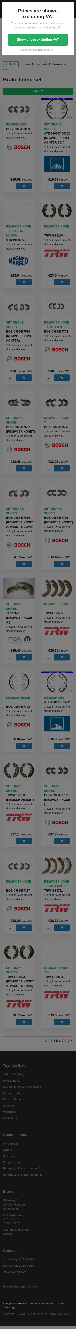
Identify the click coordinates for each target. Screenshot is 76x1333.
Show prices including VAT (38, 49)
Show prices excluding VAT (38, 39)
